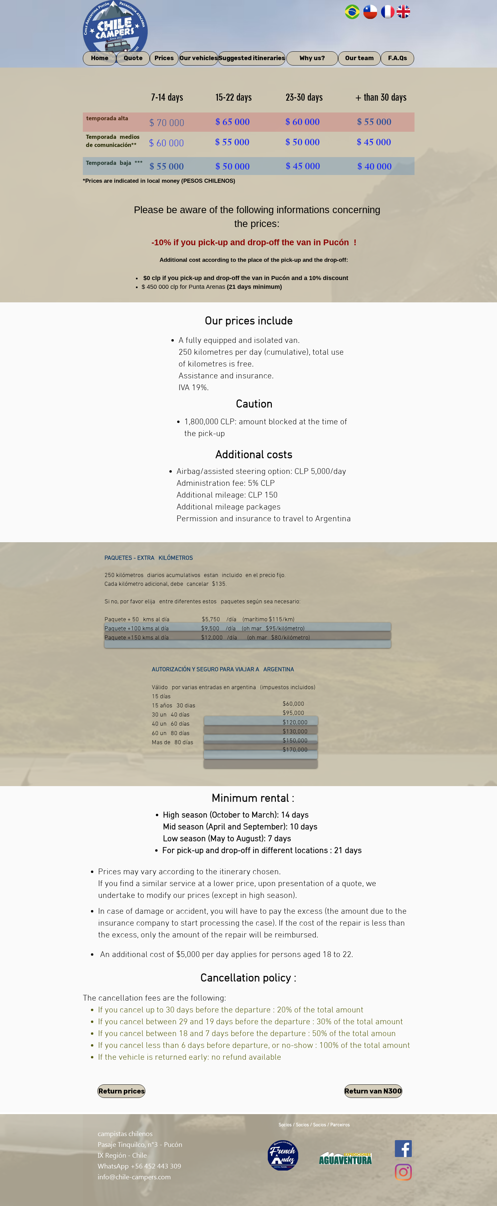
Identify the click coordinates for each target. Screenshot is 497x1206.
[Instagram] (403, 1172)
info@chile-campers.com (134, 1176)
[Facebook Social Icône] (403, 1148)
